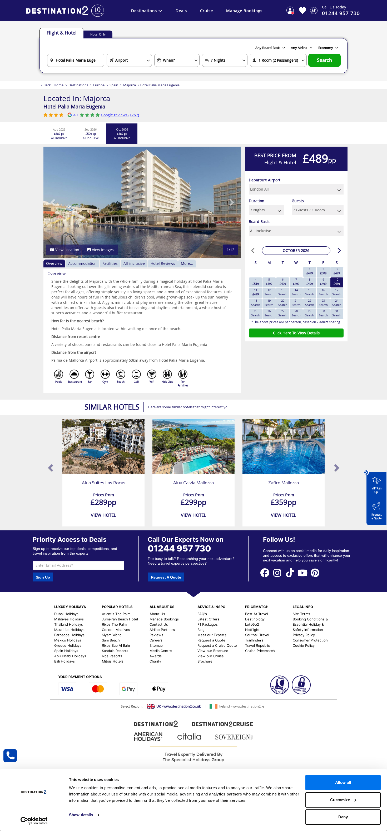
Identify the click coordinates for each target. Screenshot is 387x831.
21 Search (296, 302)
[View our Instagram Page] (277, 572)
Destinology (255, 619)
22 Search (309, 302)
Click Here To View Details (296, 332)
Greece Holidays (67, 645)
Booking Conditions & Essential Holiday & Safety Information (310, 624)
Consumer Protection (310, 640)
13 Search (282, 292)
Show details (81, 815)
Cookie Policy (304, 645)
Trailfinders (254, 640)
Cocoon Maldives (116, 630)
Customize (340, 800)
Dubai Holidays (66, 614)
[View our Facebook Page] (265, 572)
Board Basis (259, 221)
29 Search (309, 313)
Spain (114, 85)
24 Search (336, 302)
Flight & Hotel (62, 32)
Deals (181, 10)
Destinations (144, 10)
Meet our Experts (211, 635)
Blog (201, 630)
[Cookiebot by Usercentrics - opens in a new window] (34, 821)
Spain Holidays (66, 651)
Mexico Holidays (67, 640)
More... (187, 263)
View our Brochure (212, 651)
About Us (157, 614)
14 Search (296, 292)
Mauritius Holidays (69, 630)
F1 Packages (207, 624)
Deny (343, 817)
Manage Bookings (244, 10)
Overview (54, 263)
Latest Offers (208, 619)
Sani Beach (111, 640)
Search (324, 60)
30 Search (323, 313)
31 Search (336, 313)
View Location (66, 249)
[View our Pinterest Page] (315, 572)
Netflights (253, 630)
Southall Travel (257, 635)
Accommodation (82, 263)
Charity (155, 661)
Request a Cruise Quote (217, 645)
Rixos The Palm (114, 624)
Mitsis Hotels (112, 661)
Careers (156, 640)
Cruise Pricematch (260, 651)
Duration (256, 200)
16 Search (323, 292)
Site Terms (301, 614)
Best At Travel (256, 614)
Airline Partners (162, 630)
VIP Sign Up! (376, 490)
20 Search (282, 302)
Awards (156, 656)
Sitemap (156, 645)
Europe (99, 85)
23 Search (323, 302)
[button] (53, 202)
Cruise (206, 10)
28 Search (296, 313)
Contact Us (159, 624)
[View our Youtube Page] (302, 572)
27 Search (282, 313)
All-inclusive (134, 263)
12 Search (269, 292)
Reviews (156, 635)
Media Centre (161, 651)
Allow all (343, 782)
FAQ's (202, 614)
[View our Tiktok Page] (290, 572)
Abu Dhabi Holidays (70, 656)
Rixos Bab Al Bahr (116, 645)
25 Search (255, 313)
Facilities (110, 263)
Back (47, 85)
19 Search (269, 302)
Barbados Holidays (69, 635)
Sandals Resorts (115, 651)
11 (255, 292)
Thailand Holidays (68, 624)
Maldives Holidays (69, 619)
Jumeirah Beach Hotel (120, 619)
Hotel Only (98, 34)
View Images (102, 249)
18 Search (255, 302)
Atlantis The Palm (116, 614)
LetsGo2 (252, 624)
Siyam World (112, 635)
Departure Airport (264, 179)
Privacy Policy (304, 635)
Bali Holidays (64, 661)
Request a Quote (376, 516)
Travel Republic (257, 645)
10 (337, 281)
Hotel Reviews (163, 263)
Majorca (129, 85)
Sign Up (43, 577)
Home (58, 85)
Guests (298, 200)
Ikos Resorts (112, 656)
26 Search (269, 313)
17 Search (336, 292)
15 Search (309, 292)
